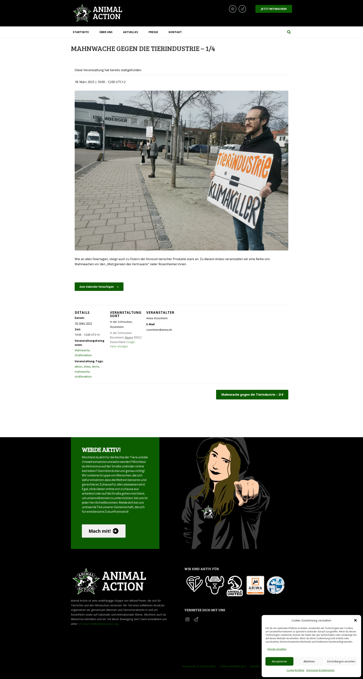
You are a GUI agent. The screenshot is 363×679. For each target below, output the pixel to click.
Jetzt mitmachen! (273, 9)
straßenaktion (83, 376)
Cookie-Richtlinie (295, 670)
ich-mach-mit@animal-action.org (98, 624)
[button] (355, 620)
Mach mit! (100, 531)
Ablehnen (309, 661)
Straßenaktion (83, 355)
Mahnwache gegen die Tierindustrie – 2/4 (252, 394)
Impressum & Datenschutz (320, 670)
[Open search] (289, 32)
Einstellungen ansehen (341, 661)
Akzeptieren (279, 661)
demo (95, 366)
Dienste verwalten (276, 649)
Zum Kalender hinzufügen (96, 286)
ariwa (87, 366)
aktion (78, 366)
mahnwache (82, 371)
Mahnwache (82, 350)
